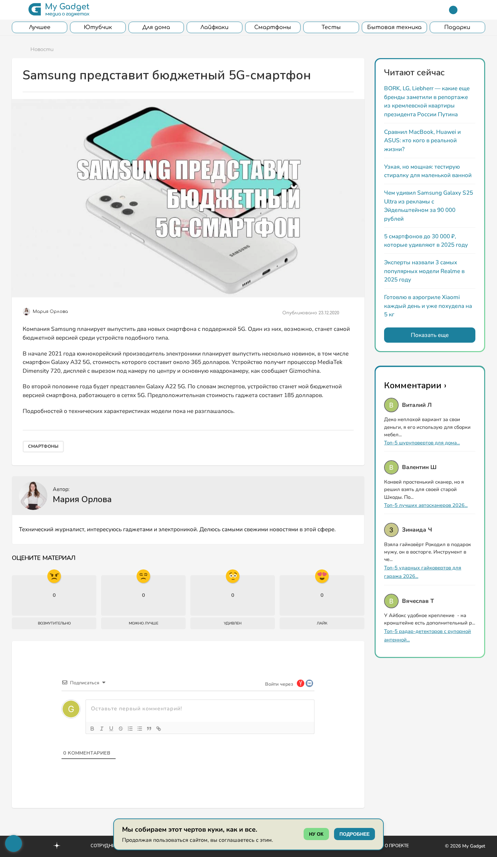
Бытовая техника (394, 27)
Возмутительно (54, 623)
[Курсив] (101, 729)
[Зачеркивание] (120, 729)
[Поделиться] (349, 313)
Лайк (322, 623)
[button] (16, 10)
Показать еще (430, 335)
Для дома (156, 27)
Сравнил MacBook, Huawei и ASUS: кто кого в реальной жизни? (422, 140)
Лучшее (39, 27)
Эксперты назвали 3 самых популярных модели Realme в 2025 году (424, 271)
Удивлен (232, 623)
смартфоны (43, 446)
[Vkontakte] (42, 845)
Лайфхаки (214, 27)
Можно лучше (143, 623)
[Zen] (56, 846)
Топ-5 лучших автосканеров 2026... (426, 505)
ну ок (316, 834)
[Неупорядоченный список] (139, 729)
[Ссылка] (158, 729)
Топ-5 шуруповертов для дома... (422, 442)
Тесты (331, 27)
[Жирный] (92, 729)
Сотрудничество (112, 846)
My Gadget (473, 846)
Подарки (457, 27)
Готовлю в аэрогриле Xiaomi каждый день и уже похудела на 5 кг (428, 305)
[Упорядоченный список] (130, 729)
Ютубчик (98, 27)
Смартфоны (272, 27)
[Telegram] (453, 10)
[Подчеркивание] (111, 729)
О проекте (397, 846)
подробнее (354, 834)
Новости (42, 49)
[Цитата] (149, 729)
